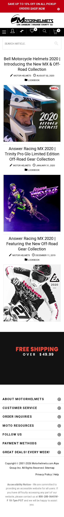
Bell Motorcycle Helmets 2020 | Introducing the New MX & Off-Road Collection (32, 64)
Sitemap (50, 467)
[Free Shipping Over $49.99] (32, 351)
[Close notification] (58, 9)
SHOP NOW (37, 8)
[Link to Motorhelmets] (32, 20)
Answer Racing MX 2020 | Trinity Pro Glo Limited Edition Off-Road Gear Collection (32, 154)
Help (56, 474)
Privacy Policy (43, 474)
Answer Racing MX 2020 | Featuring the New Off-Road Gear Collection (32, 243)
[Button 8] (56, 43)
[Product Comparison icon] (22, 32)
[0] (31, 31)
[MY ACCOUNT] (13, 31)
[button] (55, 33)
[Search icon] (42, 31)
